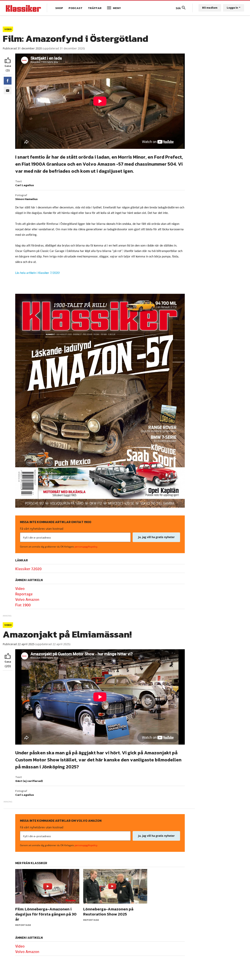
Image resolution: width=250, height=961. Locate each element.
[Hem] (23, 8)
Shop (59, 8)
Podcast (75, 8)
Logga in (232, 8)
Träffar (95, 8)
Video (20, 588)
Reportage (24, 594)
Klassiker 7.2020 (28, 569)
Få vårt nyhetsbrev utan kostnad (41, 529)
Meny (117, 8)
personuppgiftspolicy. (86, 546)
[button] (8, 81)
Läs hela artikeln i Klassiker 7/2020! (37, 273)
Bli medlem (209, 8)
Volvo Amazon (27, 599)
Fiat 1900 (23, 605)
